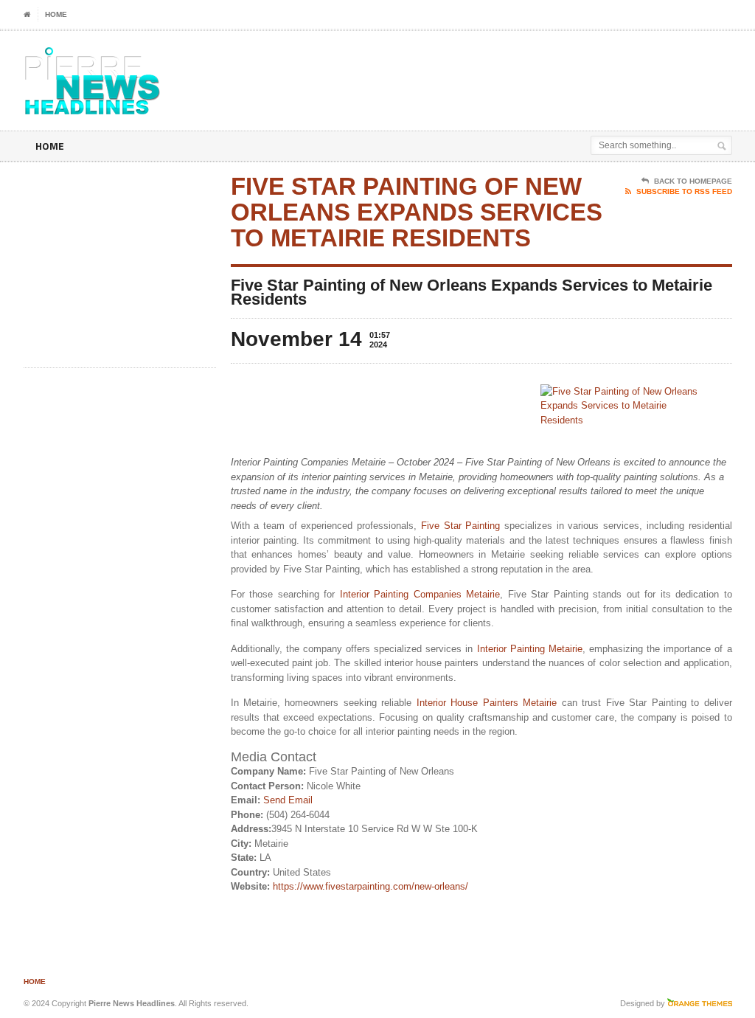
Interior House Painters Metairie (487, 702)
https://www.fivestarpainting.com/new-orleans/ (370, 886)
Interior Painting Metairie (529, 648)
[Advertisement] (408, 68)
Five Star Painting (460, 525)
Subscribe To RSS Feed (684, 191)
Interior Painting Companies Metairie (420, 594)
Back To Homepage (693, 181)
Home (56, 14)
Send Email (288, 800)
